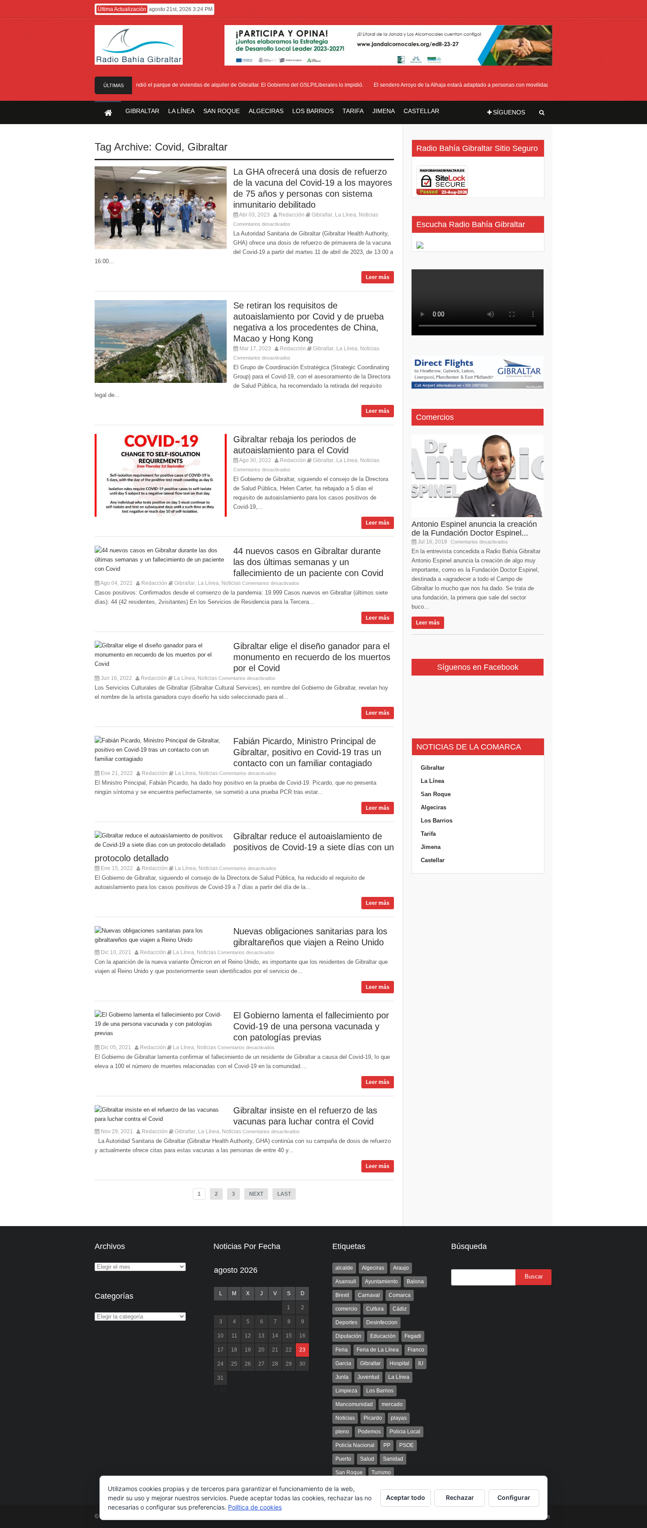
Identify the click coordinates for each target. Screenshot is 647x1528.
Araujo (401, 1268)
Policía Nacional (355, 1445)
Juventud (368, 1377)
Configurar (513, 1497)
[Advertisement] (478, 1050)
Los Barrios (436, 820)
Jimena (431, 847)
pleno (342, 1432)
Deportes (346, 1322)
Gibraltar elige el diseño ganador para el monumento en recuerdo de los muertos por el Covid (311, 657)
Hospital (399, 1363)
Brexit (342, 1295)
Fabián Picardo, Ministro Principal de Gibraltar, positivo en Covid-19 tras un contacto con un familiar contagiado (307, 752)
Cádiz (400, 1309)
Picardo (373, 1418)
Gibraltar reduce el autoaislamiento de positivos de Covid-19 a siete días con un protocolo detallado (244, 847)
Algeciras (433, 807)
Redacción (292, 215)
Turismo (381, 1472)
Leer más (378, 277)
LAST (284, 1194)
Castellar (433, 860)
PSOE (406, 1445)
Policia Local (405, 1432)
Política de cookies (255, 1507)
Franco (416, 1350)
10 (220, 1336)
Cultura (375, 1309)
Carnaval (369, 1295)
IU (420, 1363)
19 (248, 1350)
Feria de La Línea (378, 1350)
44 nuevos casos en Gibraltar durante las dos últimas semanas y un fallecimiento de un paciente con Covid (308, 562)
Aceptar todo (405, 1497)
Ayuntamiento (381, 1281)
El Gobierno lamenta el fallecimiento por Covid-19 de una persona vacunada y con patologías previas (311, 1026)
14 (275, 1336)
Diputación (348, 1336)
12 (248, 1336)
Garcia (343, 1363)
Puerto (343, 1459)
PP (386, 1445)
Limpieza (346, 1391)
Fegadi (412, 1336)
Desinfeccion (381, 1322)
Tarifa (428, 833)
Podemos (369, 1432)
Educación (383, 1336)
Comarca (400, 1295)
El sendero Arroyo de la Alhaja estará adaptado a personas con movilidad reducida (460, 85)
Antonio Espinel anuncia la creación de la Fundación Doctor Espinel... (474, 528)
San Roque (436, 794)
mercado (392, 1404)
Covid (168, 147)
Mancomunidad (354, 1404)
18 (234, 1350)
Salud (367, 1459)
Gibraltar (207, 147)
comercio (346, 1309)
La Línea (345, 215)
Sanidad (393, 1459)
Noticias (368, 215)
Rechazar (460, 1497)
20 (261, 1350)
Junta (342, 1377)
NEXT (256, 1194)
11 (234, 1336)
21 (275, 1350)
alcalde (344, 1268)
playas (399, 1418)
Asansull (345, 1281)
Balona (415, 1281)
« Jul (220, 1389)
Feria (341, 1350)
